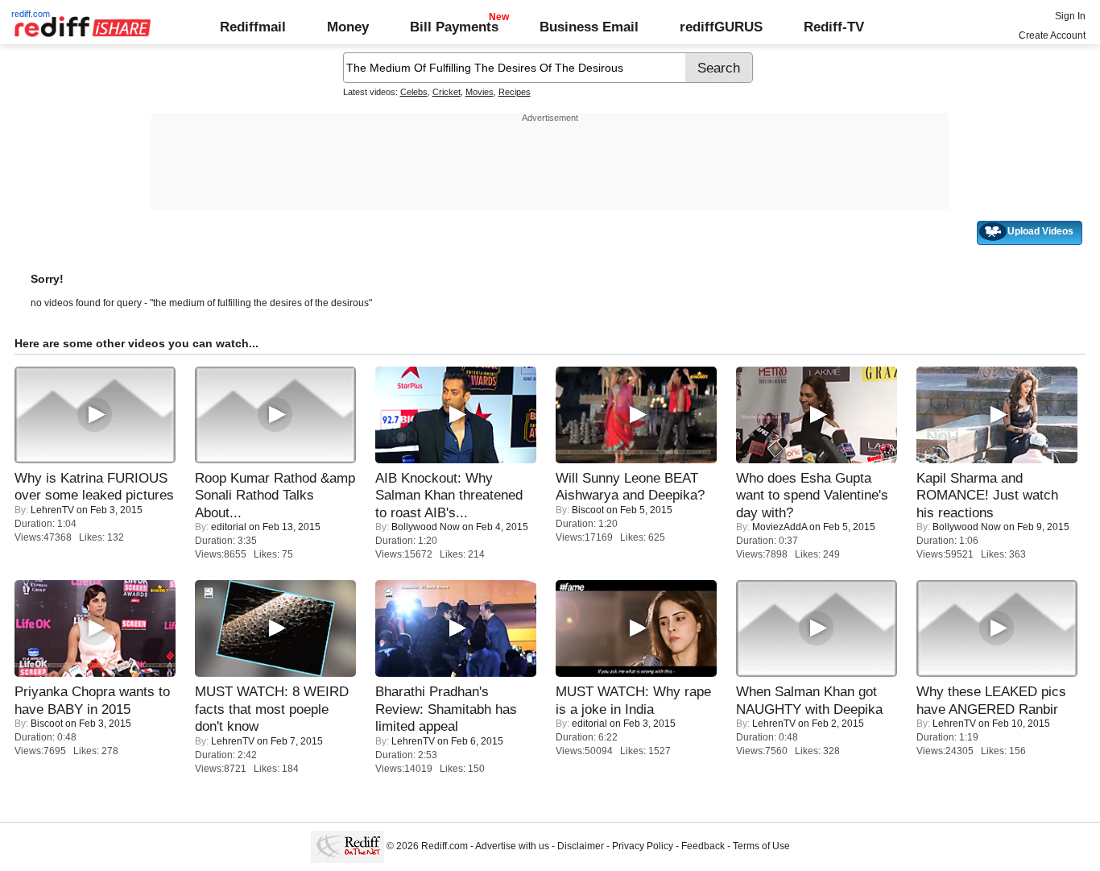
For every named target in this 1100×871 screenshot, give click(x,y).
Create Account (1052, 35)
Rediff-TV (834, 26)
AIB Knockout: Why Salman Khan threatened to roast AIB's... (449, 495)
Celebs (414, 92)
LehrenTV (52, 510)
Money (348, 26)
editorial (228, 527)
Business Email (589, 26)
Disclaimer (580, 846)
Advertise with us (512, 846)
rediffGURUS (721, 26)
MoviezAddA (779, 527)
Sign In (1070, 16)
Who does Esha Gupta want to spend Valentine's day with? (812, 495)
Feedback (703, 846)
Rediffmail (253, 26)
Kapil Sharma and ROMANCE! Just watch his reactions (987, 495)
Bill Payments (454, 26)
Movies (479, 92)
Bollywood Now (425, 527)
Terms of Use (761, 846)
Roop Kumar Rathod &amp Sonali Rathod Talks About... (275, 495)
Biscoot (588, 510)
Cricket (446, 92)
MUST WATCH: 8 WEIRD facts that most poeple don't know (272, 708)
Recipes (514, 92)
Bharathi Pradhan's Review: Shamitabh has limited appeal (446, 708)
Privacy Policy (642, 846)
